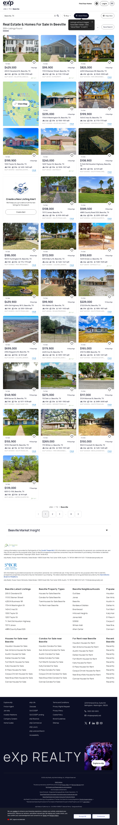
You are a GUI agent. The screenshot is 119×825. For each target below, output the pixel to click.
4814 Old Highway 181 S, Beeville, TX (19, 305)
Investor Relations (10, 715)
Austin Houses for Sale (15, 654)
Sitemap (56, 723)
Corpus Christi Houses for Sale (19, 674)
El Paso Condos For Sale (49, 670)
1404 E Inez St (11, 609)
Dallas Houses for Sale (15, 658)
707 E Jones (10, 625)
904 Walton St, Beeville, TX (53, 305)
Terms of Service (76, 785)
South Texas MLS (48, 550)
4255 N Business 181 (14, 601)
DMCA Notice (58, 782)
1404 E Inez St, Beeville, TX (91, 117)
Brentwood (77, 609)
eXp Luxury (34, 727)
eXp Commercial (36, 723)
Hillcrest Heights (80, 613)
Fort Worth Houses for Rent (85, 659)
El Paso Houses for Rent (83, 666)
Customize (101, 816)
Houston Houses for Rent (84, 643)
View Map (22, 103)
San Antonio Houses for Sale (18, 650)
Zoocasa (33, 706)
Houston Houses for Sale (16, 646)
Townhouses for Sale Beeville (52, 601)
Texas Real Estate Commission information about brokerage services (58, 794)
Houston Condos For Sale (50, 646)
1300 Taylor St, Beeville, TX (16, 164)
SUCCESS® (34, 710)
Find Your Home (85, 3)
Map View (109, 16)
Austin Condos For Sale (49, 654)
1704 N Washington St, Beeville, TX (56, 117)
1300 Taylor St (11, 613)
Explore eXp (8, 702)
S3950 (75, 621)
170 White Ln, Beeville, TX (52, 445)
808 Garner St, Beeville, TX (15, 398)
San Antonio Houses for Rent (85, 647)
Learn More (86, 802)
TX (57, 507)
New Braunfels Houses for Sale (19, 678)
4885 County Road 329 (15, 629)
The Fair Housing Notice (85, 799)
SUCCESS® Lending (37, 715)
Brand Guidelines (59, 719)
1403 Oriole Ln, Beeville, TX (91, 259)
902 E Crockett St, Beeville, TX (92, 445)
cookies (15, 811)
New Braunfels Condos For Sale (53, 678)
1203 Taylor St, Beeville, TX (53, 164)
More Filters (82, 16)
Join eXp (7, 710)
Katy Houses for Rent (82, 662)
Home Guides (8, 723)
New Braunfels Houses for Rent (87, 674)
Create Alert (20, 212)
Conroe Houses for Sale (15, 681)
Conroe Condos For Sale (49, 681)
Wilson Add (78, 625)
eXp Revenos (34, 719)
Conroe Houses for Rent (83, 678)
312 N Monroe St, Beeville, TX (92, 398)
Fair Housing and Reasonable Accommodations (58, 787)
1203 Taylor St (11, 617)
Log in (104, 3)
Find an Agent (9, 706)
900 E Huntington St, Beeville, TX (18, 259)
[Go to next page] (78, 514)
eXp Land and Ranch (37, 731)
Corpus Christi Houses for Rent (86, 670)
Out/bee (76, 593)
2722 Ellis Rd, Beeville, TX (90, 305)
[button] (58, 530)
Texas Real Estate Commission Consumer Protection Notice (59, 797)
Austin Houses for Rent (83, 651)
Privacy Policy (58, 710)
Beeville (64, 507)
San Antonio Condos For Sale (52, 650)
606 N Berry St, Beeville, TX (53, 259)
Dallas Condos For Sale (49, 658)
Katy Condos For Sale (48, 666)
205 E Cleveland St (13, 593)
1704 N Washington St (15, 605)
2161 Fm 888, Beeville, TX (90, 352)
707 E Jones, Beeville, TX (52, 212)
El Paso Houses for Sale (15, 670)
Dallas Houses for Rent (83, 655)
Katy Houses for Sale (14, 666)
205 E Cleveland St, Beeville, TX (17, 71)
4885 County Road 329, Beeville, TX (94, 212)
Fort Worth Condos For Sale (51, 662)
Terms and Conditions (61, 702)
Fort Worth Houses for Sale (17, 662)
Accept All (82, 816)
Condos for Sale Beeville (50, 597)
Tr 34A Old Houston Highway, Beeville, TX (95, 165)
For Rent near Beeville (48, 605)
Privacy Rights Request (61, 706)
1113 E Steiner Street (14, 597)
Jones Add (77, 617)
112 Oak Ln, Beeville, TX (51, 398)
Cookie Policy (58, 715)
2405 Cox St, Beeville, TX (52, 352)
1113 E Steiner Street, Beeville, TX (55, 71)
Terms (45, 815)
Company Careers (10, 719)
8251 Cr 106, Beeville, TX (14, 491)
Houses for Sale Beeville (49, 593)
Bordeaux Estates (80, 605)
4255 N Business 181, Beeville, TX (93, 71)
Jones (75, 597)
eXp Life (32, 702)
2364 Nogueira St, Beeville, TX (17, 352)
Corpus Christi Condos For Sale (53, 674)
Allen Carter (78, 629)
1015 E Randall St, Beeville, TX (17, 445)
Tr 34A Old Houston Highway (17, 621)
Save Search (108, 27)
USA (51, 507)
